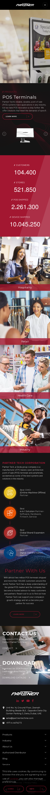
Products (7, 734)
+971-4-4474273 (14, 723)
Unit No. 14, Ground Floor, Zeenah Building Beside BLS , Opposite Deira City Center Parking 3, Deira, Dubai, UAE (26, 711)
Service (6, 764)
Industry (6, 740)
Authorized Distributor (14, 752)
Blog (4, 758)
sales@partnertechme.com (19, 718)
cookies (14, 778)
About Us (7, 746)
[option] (25, 46)
